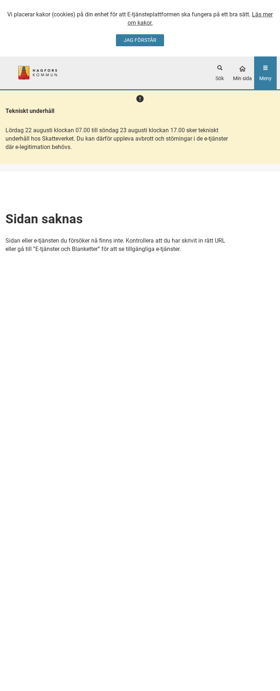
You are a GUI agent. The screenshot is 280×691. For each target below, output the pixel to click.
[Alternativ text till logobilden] (37, 73)
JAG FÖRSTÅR (140, 40)
